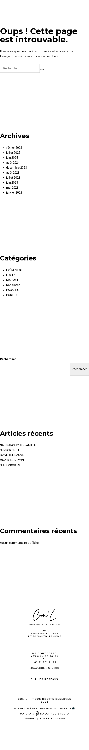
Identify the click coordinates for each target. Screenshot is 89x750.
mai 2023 (12, 187)
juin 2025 (12, 157)
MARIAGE (12, 280)
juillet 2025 (13, 152)
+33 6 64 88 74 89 (44, 656)
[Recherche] (42, 69)
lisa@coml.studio (44, 668)
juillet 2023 (13, 177)
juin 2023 (12, 182)
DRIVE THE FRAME (12, 455)
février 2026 (14, 147)
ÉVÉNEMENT (14, 270)
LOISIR (10, 275)
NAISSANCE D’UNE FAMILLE (18, 445)
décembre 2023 (16, 167)
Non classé (13, 285)
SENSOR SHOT (9, 450)
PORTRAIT (13, 295)
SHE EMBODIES (10, 465)
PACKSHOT (13, 290)
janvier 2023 (14, 192)
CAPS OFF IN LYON (12, 460)
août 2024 (12, 162)
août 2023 (12, 172)
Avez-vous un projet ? (65, 6)
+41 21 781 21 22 (44, 662)
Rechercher (8, 359)
